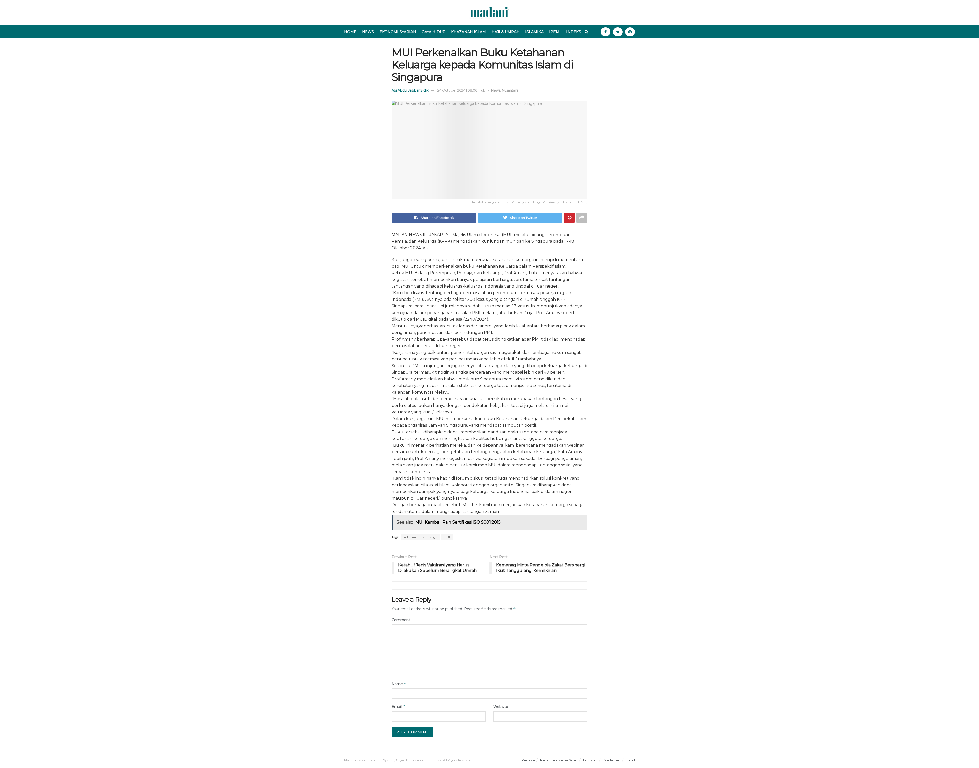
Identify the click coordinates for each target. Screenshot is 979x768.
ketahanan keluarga (420, 537)
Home (350, 32)
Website (500, 706)
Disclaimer (612, 760)
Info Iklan (590, 760)
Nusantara (510, 90)
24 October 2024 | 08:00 (457, 90)
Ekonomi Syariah (398, 32)
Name (399, 683)
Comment (401, 620)
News (368, 32)
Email (398, 706)
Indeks (573, 32)
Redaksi (528, 760)
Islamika (534, 32)
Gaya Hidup (433, 32)
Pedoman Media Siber (559, 760)
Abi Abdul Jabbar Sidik (410, 90)
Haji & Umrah (506, 32)
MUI (447, 537)
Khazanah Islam (468, 32)
